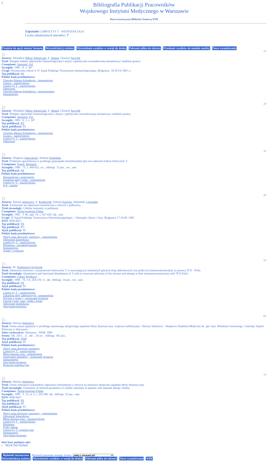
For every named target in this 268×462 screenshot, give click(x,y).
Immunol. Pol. (25, 64)
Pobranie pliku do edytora (144, 48)
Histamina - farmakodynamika (20, 245)
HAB (23, 338)
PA (22, 73)
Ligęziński (92, 202)
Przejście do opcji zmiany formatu (22, 48)
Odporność (9, 88)
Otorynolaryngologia (14, 306)
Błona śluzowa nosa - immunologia (22, 354)
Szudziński (55, 157)
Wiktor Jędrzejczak (35, 58)
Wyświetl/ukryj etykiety (60, 48)
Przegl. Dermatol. (27, 164)
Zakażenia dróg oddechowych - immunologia (28, 295)
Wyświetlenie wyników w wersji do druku (101, 48)
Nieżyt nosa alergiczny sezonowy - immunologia (30, 237)
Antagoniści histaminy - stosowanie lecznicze (28, 356)
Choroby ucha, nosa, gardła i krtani (22, 301)
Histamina (8, 424)
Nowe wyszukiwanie (224, 48)
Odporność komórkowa (16, 239)
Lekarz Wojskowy (27, 276)
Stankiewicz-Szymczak (29, 267)
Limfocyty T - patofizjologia (19, 86)
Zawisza (67, 202)
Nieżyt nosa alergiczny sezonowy (21, 348)
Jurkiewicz (28, 202)
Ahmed (55, 58)
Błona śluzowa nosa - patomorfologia (24, 419)
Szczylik (75, 58)
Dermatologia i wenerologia (18, 177)
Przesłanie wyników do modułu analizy (186, 48)
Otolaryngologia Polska (30, 211)
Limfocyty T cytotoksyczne (18, 430)
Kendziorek (45, 202)
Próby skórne (10, 427)
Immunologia (10, 94)
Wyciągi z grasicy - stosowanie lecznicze (25, 298)
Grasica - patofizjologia (16, 83)
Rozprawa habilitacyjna (16, 365)
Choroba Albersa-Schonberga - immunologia (28, 80)
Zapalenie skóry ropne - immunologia (24, 180)
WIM (149, 458)
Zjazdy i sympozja (13, 250)
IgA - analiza (10, 185)
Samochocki (31, 157)
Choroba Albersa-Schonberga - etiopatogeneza (28, 91)
